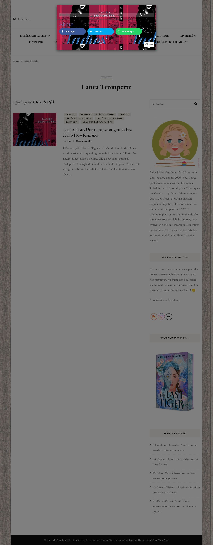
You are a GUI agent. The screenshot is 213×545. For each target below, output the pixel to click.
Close (149, 44)
